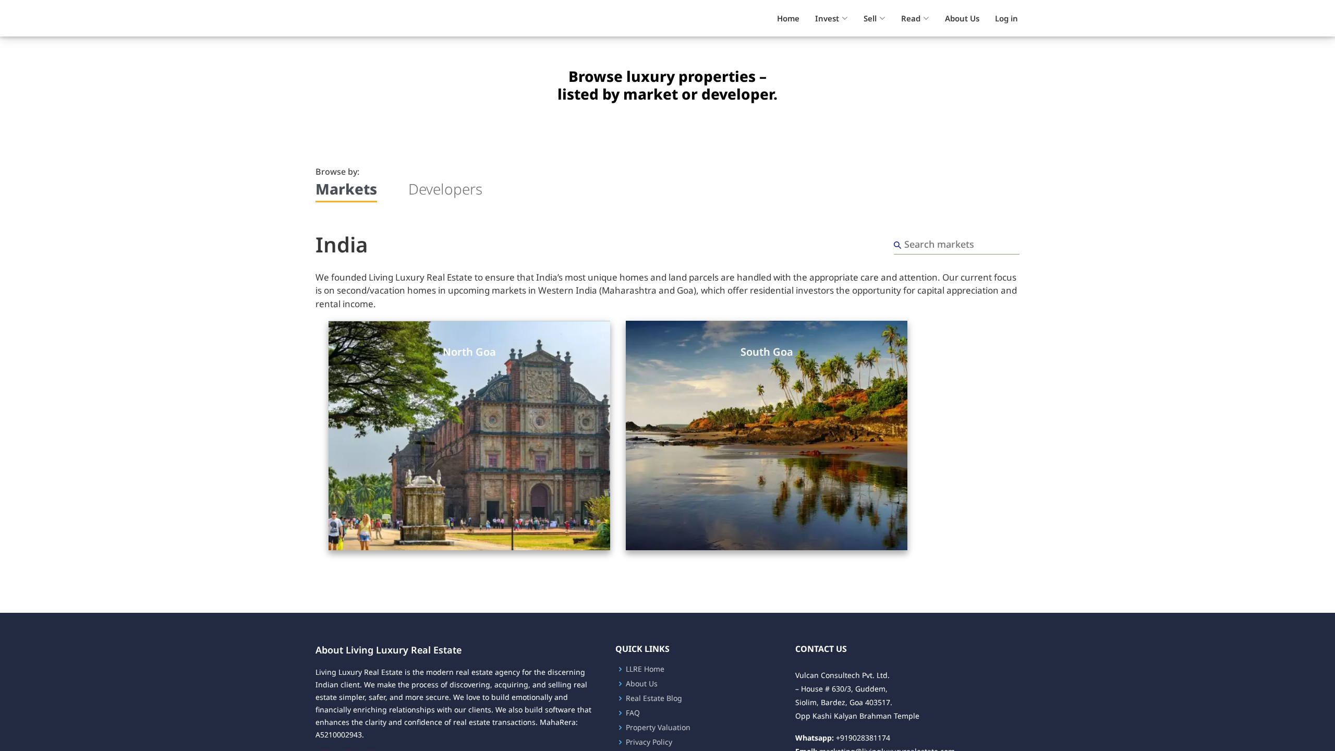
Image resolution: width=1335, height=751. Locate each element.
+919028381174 (863, 738)
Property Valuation (658, 727)
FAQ (633, 713)
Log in (1006, 18)
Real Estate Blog (654, 698)
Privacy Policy (649, 742)
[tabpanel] (667, 390)
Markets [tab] (346, 189)
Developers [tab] (445, 189)
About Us (962, 18)
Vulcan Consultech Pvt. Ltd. (842, 675)
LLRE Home (645, 669)
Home (788, 18)
